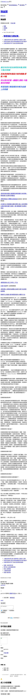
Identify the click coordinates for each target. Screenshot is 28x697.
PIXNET (7, 674)
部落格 (5, 28)
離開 (9, 694)
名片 (5, 29)
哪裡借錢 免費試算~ (11, 36)
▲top (2, 600)
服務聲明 (16, 676)
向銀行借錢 (4, 286)
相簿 (5, 26)
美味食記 (12, 597)
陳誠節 (4, 11)
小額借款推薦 (7, 570)
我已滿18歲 (3, 694)
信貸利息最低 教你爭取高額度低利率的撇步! (15, 41)
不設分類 (12, 23)
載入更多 (3, 603)
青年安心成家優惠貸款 (10, 567)
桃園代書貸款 (7, 572)
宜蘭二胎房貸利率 (8, 565)
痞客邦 (11, 593)
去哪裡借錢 (14, 199)
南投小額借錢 (7, 569)
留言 (14, 593)
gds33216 (3, 585)
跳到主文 (3, 15)
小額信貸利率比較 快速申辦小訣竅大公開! (15, 39)
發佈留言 (3, 612)
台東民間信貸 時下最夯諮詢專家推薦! (13, 43)
